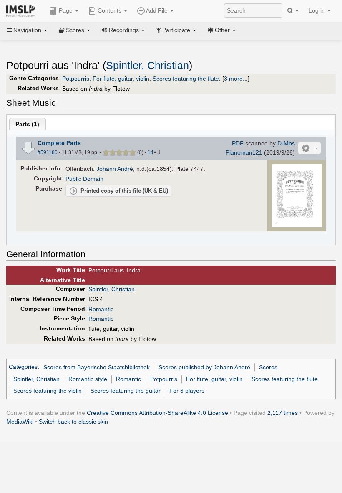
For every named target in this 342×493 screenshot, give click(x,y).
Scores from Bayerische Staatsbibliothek (96, 367)
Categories (23, 367)
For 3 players (186, 390)
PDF (238, 143)
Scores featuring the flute (186, 78)
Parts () (27, 124)
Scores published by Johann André (204, 367)
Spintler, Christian (147, 65)
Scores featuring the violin (47, 390)
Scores (268, 367)
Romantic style (87, 379)
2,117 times (282, 412)
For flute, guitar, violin (121, 78)
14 (150, 152)
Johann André (114, 168)
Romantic (100, 309)
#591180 (48, 152)
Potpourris (75, 78)
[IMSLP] (22, 10)
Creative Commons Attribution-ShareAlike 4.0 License (157, 412)
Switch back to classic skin (73, 421)
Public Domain (84, 178)
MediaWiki (19, 421)
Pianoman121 (244, 152)
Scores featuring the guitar (126, 390)
